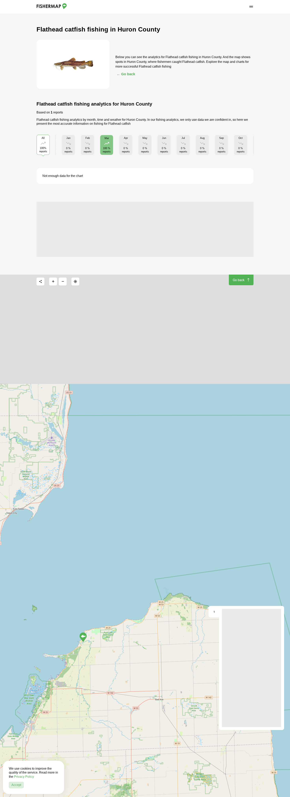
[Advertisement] (145, 229)
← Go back (126, 74)
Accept (16, 785)
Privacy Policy (24, 776)
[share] (40, 281)
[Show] (83, 637)
